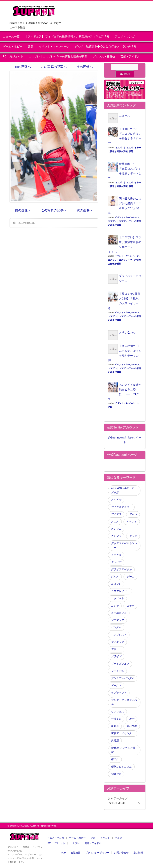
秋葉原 (115, 740)
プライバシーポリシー (97, 852)
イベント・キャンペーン (54, 46)
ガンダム (116, 528)
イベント (132, 521)
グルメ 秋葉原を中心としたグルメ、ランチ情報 (107, 46)
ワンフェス (117, 711)
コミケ (115, 605)
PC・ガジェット (13, 56)
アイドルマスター (121, 507)
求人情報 (138, 852)
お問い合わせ (127, 332)
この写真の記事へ (54, 66)
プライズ (116, 656)
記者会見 (116, 773)
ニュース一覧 (11, 36)
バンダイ (116, 627)
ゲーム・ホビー (12, 46)
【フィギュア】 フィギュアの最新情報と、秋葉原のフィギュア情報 (67, 36)
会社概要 (75, 852)
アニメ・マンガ (124, 36)
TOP (63, 852)
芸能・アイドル (130, 56)
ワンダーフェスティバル (124, 702)
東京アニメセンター (122, 733)
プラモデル (117, 671)
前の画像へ (23, 66)
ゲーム (130, 576)
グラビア (116, 562)
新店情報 (132, 726)
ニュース (124, 115)
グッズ (133, 536)
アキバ (133, 514)
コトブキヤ (117, 598)
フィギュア (117, 642)
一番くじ (116, 718)
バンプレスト (119, 634)
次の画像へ (85, 66)
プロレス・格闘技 (104, 56)
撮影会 (115, 726)
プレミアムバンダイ (122, 678)
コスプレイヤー (120, 591)
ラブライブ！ (119, 692)
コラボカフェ (119, 613)
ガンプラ (116, 536)
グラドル (116, 555)
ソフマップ (117, 620)
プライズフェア (120, 663)
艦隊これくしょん (121, 766)
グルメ (115, 576)
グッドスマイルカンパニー (124, 545)
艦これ (115, 759)
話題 (30, 46)
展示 (131, 718)
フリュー (116, 649)
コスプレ (116, 583)
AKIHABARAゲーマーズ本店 (123, 490)
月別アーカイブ (118, 798)
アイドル (116, 499)
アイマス (116, 514)
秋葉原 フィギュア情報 (123, 750)
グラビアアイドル (121, 569)
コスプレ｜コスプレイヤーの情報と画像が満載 (58, 56)
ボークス (116, 685)
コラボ (130, 605)
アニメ (115, 521)
